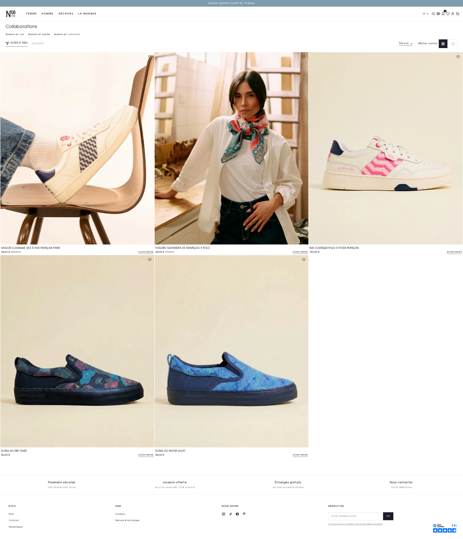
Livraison (120, 514)
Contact (14, 520)
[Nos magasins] (438, 14)
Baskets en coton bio (67, 34)
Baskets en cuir (15, 34)
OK (388, 516)
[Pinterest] (244, 514)
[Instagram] (223, 514)
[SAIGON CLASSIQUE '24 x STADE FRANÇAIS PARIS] (77, 148)
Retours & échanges (127, 520)
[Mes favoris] (447, 14)
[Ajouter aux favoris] (150, 57)
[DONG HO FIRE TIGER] (77, 351)
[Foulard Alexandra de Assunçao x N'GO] (232, 148)
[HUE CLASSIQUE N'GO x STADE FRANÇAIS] (386, 148)
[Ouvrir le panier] (457, 14)
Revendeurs (16, 527)
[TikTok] (230, 514)
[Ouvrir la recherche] (433, 14)
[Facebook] (237, 514)
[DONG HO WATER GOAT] (232, 351)
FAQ (11, 514)
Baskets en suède (39, 34)
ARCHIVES (65, 13)
